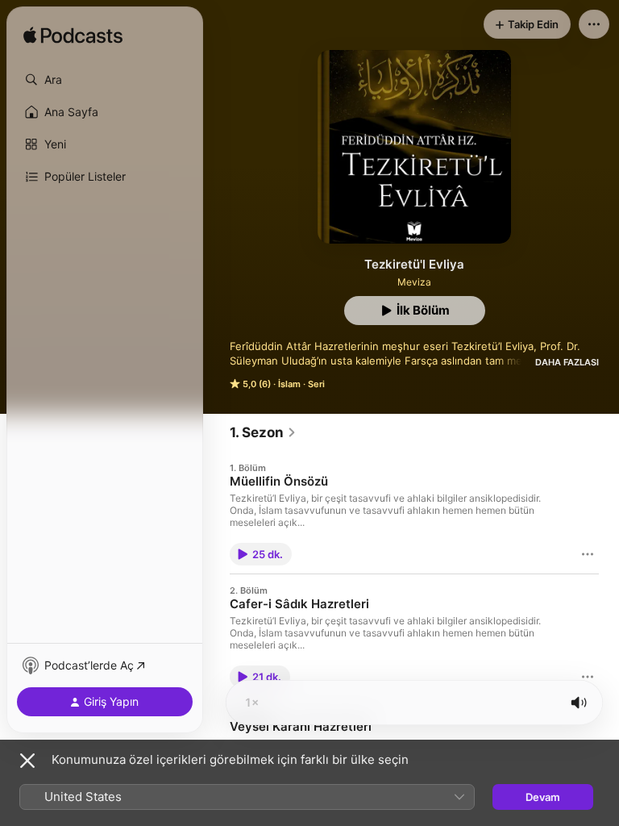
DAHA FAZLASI (567, 362)
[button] (105, 80)
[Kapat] (27, 760)
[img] (73, 36)
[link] (263, 432)
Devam (543, 797)
